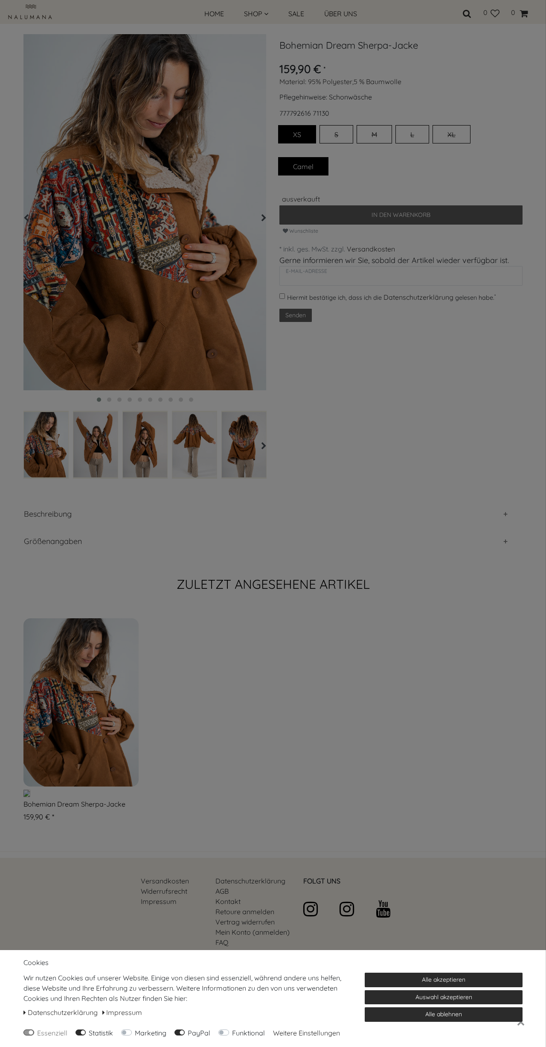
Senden (295, 315)
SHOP (254, 13)
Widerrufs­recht (164, 891)
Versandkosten (371, 249)
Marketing (150, 1033)
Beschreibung (48, 514)
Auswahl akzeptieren (443, 997)
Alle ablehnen (443, 1014)
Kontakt (228, 901)
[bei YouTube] (393, 909)
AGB (222, 891)
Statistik (101, 1033)
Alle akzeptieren (443, 979)
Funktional (248, 1033)
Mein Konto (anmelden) (252, 932)
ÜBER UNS (340, 13)
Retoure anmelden (244, 911)
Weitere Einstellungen (306, 1033)
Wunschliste (303, 231)
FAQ (221, 942)
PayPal (199, 1033)
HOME (214, 13)
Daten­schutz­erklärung (250, 881)
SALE (296, 13)
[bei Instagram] (320, 909)
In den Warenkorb (401, 215)
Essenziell (52, 1033)
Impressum (159, 901)
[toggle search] (467, 12)
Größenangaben (53, 541)
